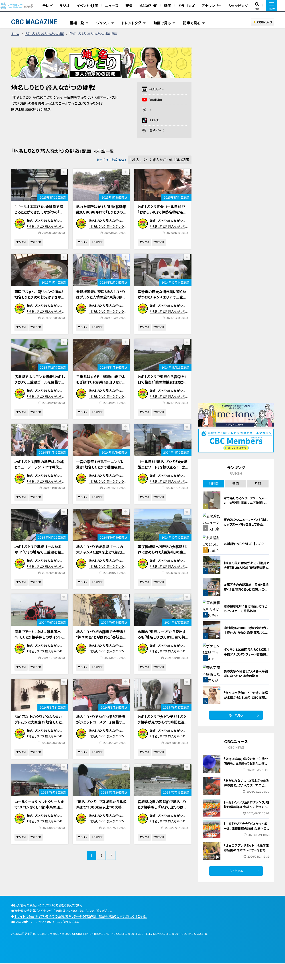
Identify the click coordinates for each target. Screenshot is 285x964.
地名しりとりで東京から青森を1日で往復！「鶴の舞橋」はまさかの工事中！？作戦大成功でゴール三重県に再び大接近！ (163, 385)
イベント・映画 (87, 5)
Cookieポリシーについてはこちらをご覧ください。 (46, 922)
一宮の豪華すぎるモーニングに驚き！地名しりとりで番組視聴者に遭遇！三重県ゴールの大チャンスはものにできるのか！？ (101, 470)
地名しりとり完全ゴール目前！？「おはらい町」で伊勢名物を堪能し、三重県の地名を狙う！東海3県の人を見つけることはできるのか (163, 217)
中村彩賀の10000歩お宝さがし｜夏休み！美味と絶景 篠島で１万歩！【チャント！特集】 (246, 632)
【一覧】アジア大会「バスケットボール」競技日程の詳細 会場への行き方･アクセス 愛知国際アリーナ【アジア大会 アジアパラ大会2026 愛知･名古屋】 (245, 833)
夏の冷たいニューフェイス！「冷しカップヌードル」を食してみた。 (246, 522)
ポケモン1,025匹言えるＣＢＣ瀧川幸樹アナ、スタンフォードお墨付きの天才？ (246, 654)
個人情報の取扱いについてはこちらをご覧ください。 (48, 905)
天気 (128, 5)
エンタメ (21, 242)
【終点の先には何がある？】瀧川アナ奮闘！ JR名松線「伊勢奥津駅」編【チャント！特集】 (246, 567)
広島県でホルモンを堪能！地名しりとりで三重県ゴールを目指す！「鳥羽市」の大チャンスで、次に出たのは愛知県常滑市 (39, 385)
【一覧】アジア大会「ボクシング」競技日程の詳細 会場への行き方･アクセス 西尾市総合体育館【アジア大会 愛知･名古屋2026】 (246, 809)
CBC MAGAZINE (34, 22)
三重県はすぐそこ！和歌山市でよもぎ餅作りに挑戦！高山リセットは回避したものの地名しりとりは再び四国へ (101, 385)
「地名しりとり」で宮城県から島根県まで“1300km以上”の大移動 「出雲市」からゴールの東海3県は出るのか (101, 810)
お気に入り (264, 22)
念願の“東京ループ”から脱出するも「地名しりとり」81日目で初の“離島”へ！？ (162, 637)
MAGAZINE (148, 5)
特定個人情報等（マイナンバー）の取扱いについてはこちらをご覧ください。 (63, 911)
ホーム (15, 33)
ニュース (111, 5)
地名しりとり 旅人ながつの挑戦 (44, 33)
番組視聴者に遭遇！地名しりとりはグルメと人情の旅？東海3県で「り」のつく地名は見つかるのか (101, 297)
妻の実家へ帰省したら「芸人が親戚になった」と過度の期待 (246, 673)
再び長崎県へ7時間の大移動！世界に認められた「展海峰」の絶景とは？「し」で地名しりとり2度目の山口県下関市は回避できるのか (163, 557)
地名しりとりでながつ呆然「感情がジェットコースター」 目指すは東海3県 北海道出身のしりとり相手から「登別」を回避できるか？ (101, 727)
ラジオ (64, 5)
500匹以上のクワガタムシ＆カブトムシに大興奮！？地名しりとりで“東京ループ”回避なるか (39, 722)
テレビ (48, 5)
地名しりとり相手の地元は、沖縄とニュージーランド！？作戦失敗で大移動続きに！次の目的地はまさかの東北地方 (39, 470)
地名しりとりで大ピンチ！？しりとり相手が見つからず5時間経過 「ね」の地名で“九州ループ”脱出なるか (162, 725)
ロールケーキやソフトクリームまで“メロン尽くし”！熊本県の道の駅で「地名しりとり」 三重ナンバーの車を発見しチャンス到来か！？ (39, 812)
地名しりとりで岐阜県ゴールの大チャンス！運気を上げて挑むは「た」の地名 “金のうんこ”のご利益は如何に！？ (101, 555)
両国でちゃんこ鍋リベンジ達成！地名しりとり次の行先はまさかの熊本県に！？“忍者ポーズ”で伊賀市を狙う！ (39, 300)
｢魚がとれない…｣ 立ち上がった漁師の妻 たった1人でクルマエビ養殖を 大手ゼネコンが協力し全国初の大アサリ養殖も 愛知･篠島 (246, 787)
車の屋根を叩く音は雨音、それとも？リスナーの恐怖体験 (245, 608)
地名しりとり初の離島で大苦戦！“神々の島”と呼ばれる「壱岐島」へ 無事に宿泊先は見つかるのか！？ (100, 640)
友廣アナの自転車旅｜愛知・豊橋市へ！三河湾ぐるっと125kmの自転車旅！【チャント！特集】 (246, 589)
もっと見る (236, 715)
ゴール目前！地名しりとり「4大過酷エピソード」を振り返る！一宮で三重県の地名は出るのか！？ (162, 467)
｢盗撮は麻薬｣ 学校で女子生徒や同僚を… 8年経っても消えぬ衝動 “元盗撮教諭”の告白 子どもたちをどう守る (246, 766)
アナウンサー (212, 5)
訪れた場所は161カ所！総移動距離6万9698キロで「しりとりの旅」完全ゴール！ (101, 212)
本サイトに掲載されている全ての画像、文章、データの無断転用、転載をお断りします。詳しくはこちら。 (80, 916)
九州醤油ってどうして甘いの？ (244, 544)
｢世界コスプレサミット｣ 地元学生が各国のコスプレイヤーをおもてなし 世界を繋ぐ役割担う (246, 850)
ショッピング (238, 5)
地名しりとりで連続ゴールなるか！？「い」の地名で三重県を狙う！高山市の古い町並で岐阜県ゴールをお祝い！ (38, 555)
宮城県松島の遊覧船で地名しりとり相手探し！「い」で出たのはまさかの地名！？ (162, 807)
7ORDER (35, 242)
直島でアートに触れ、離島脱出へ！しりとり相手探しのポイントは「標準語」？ (38, 637)
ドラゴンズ (186, 5)
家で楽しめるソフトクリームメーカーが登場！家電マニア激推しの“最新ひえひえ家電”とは (246, 502)
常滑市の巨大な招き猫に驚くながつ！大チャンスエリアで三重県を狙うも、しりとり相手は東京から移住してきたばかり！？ (162, 300)
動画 (167, 5)
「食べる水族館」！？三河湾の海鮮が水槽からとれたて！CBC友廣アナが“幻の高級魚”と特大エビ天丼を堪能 (246, 700)
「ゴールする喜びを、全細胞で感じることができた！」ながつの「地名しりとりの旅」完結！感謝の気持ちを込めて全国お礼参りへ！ (39, 215)
